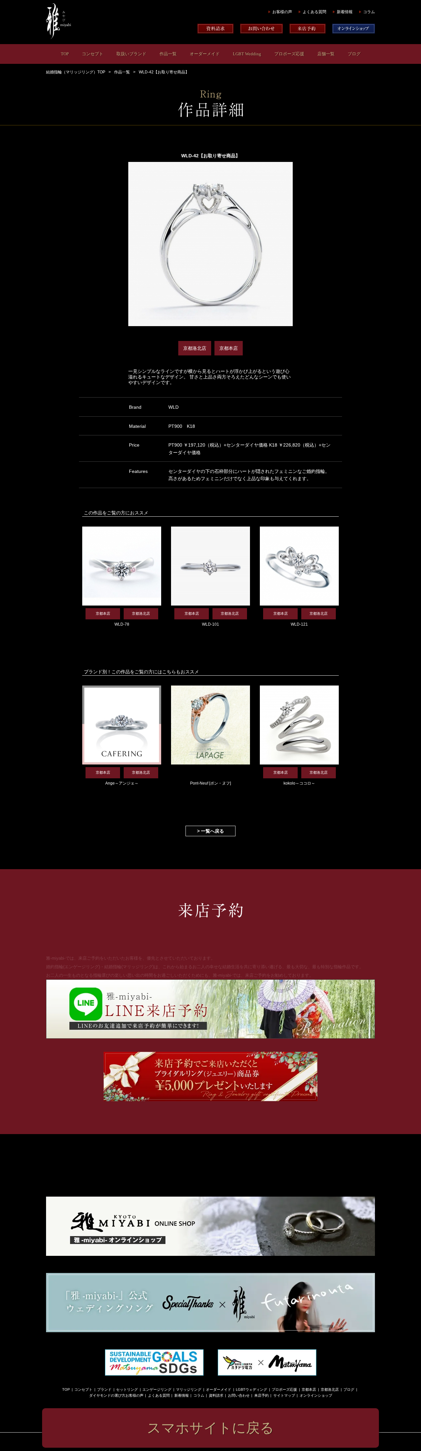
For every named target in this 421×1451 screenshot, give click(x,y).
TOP (65, 53)
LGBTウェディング (251, 1389)
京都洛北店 (330, 1389)
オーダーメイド (205, 53)
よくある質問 (314, 12)
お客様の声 (282, 12)
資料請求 (216, 1395)
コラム (369, 12)
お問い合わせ (239, 1395)
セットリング (127, 1389)
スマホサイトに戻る (210, 1428)
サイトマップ (284, 1395)
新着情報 (345, 12)
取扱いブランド (131, 53)
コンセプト (92, 53)
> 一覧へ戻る (210, 831)
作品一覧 (168, 53)
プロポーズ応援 (289, 53)
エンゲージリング (156, 1389)
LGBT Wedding (247, 53)
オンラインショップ (316, 1395)
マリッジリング (188, 1389)
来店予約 (261, 1395)
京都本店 (309, 1389)
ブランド (104, 1389)
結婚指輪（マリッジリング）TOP (75, 72)
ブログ (354, 53)
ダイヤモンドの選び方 (107, 1395)
